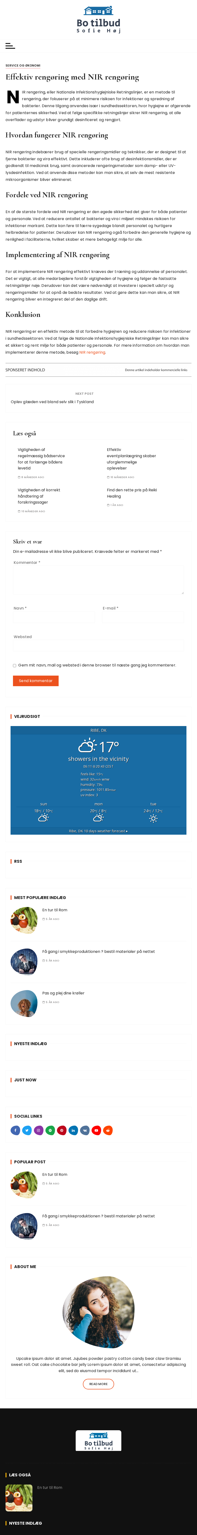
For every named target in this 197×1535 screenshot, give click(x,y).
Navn (20, 608)
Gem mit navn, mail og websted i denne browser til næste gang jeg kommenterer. (97, 665)
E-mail (110, 608)
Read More (98, 1384)
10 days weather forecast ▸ (98, 831)
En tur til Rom (54, 910)
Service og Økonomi (23, 65)
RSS (18, 861)
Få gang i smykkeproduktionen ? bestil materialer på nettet (98, 951)
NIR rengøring (92, 352)
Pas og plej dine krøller (63, 993)
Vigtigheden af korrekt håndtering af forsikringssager (39, 496)
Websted (23, 637)
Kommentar (27, 562)
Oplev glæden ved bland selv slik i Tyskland (52, 402)
